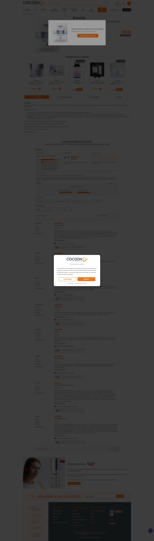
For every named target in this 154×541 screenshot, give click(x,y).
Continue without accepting (77, 264)
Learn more (71, 283)
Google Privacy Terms (80, 283)
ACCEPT (86, 279)
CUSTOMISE (68, 279)
